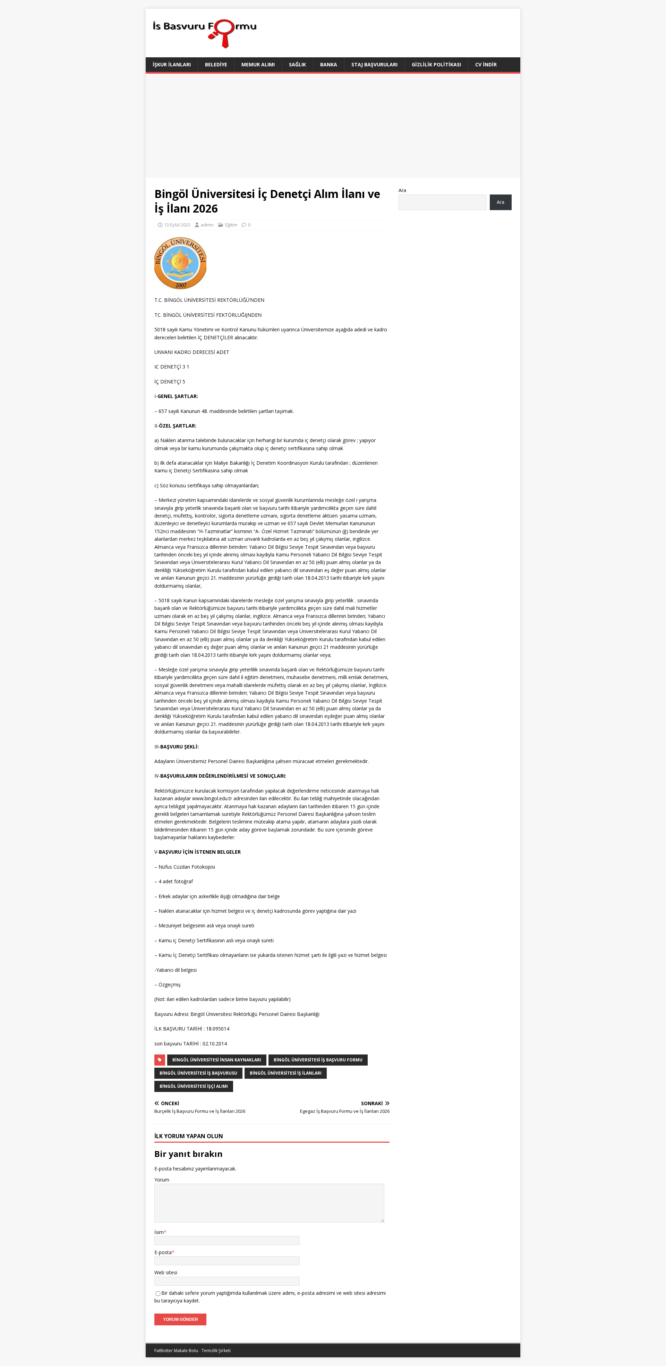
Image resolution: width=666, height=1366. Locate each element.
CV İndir (486, 64)
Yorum (161, 1179)
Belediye (216, 64)
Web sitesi (165, 1272)
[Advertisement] (333, 125)
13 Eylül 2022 (177, 225)
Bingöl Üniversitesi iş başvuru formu (318, 1060)
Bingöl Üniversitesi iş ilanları (286, 1073)
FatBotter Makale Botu (176, 1350)
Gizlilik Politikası (436, 64)
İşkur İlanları (172, 64)
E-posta (163, 1252)
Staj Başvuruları (374, 64)
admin (207, 225)
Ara (402, 190)
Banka (328, 64)
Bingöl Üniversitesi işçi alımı (194, 1086)
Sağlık (297, 64)
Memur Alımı (258, 64)
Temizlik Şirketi (216, 1350)
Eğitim (231, 225)
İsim (159, 1232)
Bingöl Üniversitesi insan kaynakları (216, 1060)
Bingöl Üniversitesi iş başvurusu (198, 1073)
